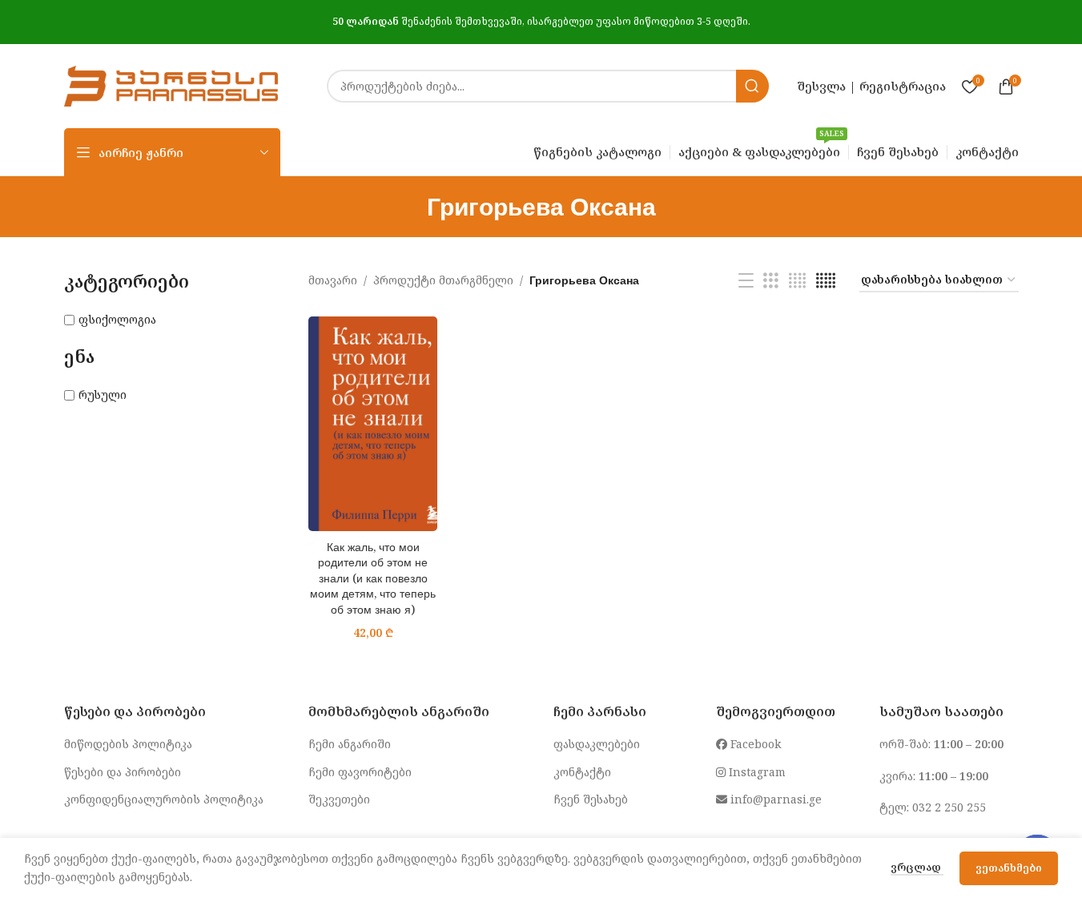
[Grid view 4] (797, 281)
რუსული (102, 394)
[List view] (746, 281)
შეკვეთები (339, 799)
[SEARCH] (752, 86)
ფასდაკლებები (596, 743)
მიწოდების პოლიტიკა (128, 743)
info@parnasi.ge (774, 799)
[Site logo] (171, 84)
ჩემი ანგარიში (349, 743)
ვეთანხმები (1008, 867)
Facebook (754, 743)
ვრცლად (917, 867)
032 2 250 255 (949, 807)
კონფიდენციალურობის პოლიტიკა (163, 799)
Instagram (756, 771)
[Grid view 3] (770, 281)
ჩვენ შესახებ (590, 799)
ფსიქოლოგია (117, 319)
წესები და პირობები (122, 771)
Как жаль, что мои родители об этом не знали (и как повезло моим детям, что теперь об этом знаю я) (373, 578)
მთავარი (332, 280)
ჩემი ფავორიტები (360, 771)
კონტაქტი (582, 771)
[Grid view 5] (825, 281)
